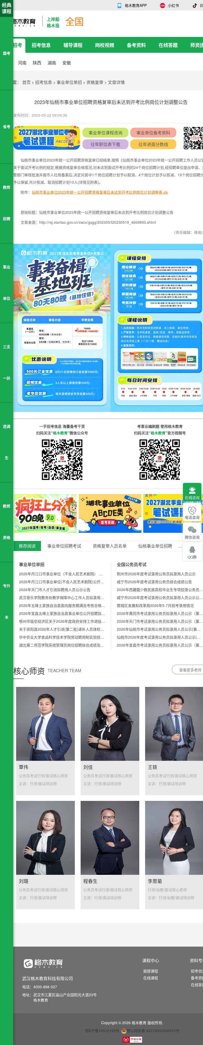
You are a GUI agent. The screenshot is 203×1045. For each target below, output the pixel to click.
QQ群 (192, 557)
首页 (26, 82)
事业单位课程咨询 (105, 133)
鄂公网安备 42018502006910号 (153, 1030)
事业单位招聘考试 (64, 546)
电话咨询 (192, 518)
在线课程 (150, 977)
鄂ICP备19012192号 (102, 1030)
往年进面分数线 (153, 144)
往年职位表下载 (105, 144)
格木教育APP (136, 5)
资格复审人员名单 (110, 546)
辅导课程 (72, 45)
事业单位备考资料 (153, 133)
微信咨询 (192, 537)
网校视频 (104, 45)
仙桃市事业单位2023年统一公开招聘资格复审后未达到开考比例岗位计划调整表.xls (100, 192)
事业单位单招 (69, 82)
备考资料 (136, 45)
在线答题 (168, 45)
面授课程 (150, 970)
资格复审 (94, 82)
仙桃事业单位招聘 (155, 546)
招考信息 (41, 45)
